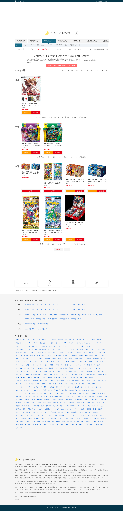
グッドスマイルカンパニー (47, 424)
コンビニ (60, 340)
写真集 (73, 377)
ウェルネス (79, 424)
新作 (38, 340)
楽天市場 (35, 112)
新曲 (106, 396)
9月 (77, 70)
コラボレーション (40, 362)
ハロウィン (19, 371)
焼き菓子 (79, 377)
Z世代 (40, 371)
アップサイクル (89, 424)
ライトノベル (43, 396)
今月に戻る (58, 249)
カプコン (60, 358)
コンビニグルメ (100, 424)
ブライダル (19, 368)
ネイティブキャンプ (54, 390)
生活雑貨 (89, 371)
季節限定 (81, 393)
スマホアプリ (73, 390)
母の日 (26, 352)
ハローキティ (57, 355)
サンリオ (78, 340)
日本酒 (40, 358)
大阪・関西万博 (69, 340)
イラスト (36, 418)
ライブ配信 (96, 368)
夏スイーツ (19, 390)
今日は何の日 (21, 41)
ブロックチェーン (72, 415)
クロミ (50, 393)
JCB (53, 421)
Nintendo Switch (33, 343)
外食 (29, 424)
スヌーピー (36, 412)
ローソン (56, 374)
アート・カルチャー (21, 393)
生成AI (82, 346)
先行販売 (18, 409)
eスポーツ (44, 346)
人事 (56, 368)
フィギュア (31, 49)
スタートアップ (100, 352)
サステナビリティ (91, 384)
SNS (25, 361)
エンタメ (34, 349)
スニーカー (41, 415)
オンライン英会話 (21, 418)
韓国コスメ (68, 365)
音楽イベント (52, 384)
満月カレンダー (92, 41)
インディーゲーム (21, 377)
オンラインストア (84, 390)
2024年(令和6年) (86, 315)
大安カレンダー (76, 41)
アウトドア (51, 349)
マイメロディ (79, 396)
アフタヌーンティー (21, 343)
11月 (87, 70)
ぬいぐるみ (42, 349)
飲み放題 (18, 402)
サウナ (67, 424)
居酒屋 (90, 362)
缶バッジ (93, 393)
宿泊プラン (47, 399)
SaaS (85, 377)
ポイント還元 (47, 402)
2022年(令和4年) (64, 315)
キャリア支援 (19, 421)
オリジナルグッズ (85, 412)
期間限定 (18, 340)
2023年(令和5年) (75, 315)
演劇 (100, 415)
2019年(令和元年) (30, 315)
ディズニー (72, 343)
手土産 (44, 390)
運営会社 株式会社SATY (69, 507)
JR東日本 (94, 415)
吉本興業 (53, 412)
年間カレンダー (34, 41)
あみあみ (42, 343)
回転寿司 (18, 396)
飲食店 (77, 387)
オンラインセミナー (33, 346)
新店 (93, 406)
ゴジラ (33, 399)
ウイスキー (81, 371)
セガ (63, 374)
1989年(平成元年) (30, 324)
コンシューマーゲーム (30, 371)
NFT (92, 390)
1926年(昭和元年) (30, 329)
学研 (89, 406)
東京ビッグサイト (80, 358)
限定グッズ (52, 346)
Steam (93, 339)
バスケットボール (96, 387)
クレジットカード (61, 349)
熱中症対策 (73, 393)
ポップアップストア (30, 368)
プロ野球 (36, 406)
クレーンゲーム (35, 421)
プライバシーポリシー (53, 507)
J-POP (68, 380)
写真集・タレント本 (75, 45)
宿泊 (24, 409)
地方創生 (71, 368)
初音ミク (60, 399)
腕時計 (83, 409)
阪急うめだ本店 (91, 374)
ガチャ (31, 362)
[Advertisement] (61, 14)
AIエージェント (94, 399)
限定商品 (74, 355)
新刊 (85, 352)
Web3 (94, 380)
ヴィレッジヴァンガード (61, 393)
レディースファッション (84, 343)
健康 (42, 406)
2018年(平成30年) (43, 324)
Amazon (26, 112)
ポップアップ (97, 343)
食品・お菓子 (63, 368)
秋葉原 (100, 409)
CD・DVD (59, 45)
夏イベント (19, 352)
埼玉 (73, 424)
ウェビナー (19, 362)
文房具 (27, 421)
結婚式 (52, 387)
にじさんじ (72, 349)
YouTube (64, 343)
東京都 (18, 406)
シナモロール (27, 412)
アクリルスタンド (71, 371)
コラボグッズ (73, 384)
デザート (62, 406)
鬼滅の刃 (69, 421)
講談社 (73, 362)
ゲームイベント (35, 374)
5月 (53, 304)
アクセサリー (59, 365)
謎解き (67, 412)
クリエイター (101, 406)
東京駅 (44, 377)
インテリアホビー (57, 49)
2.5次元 (30, 418)
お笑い (86, 418)
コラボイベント (98, 362)
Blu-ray (22, 427)
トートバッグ (19, 374)
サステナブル (68, 358)
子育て (68, 374)
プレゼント (86, 340)
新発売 (27, 374)
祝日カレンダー (62, 41)
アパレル (48, 355)
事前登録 (61, 415)
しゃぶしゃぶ (64, 409)
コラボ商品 (60, 424)
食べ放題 (35, 424)
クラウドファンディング (37, 355)
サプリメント (80, 402)
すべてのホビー (20, 49)
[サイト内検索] (76, 33)
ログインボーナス (34, 384)
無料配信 (60, 412)
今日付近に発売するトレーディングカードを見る (61, 65)
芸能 (32, 402)
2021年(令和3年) (52, 315)
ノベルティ (33, 358)
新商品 (33, 340)
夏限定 (89, 358)
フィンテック (69, 399)
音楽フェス (27, 380)
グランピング (27, 396)
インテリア (66, 355)
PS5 (93, 402)
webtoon (88, 421)
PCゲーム (29, 387)
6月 (63, 70)
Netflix (54, 399)
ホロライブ (66, 377)
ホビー (25, 45)
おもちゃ (91, 352)
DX (46, 368)
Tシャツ (27, 349)
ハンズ (43, 418)
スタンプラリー (51, 362)
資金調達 (81, 384)
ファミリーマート (21, 346)
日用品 (30, 377)
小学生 (88, 402)
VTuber (54, 339)
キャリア (18, 412)
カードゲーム (79, 399)
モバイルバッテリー (84, 415)
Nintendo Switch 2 (99, 49)
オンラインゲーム (27, 406)
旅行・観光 (101, 393)
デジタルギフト (71, 406)
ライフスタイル (35, 390)
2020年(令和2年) (41, 315)
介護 (56, 415)
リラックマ (26, 402)
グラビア (81, 374)
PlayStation (95, 412)
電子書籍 (25, 358)
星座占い (106, 41)
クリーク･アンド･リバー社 (74, 352)
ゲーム (32, 45)
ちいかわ (26, 390)
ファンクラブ (45, 412)
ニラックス (49, 415)
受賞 (94, 409)
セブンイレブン (86, 368)
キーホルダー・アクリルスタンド (74, 49)
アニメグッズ (85, 387)
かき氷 (50, 377)
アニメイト (19, 355)
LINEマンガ (55, 409)
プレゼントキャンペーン (56, 396)
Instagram (35, 380)
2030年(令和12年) (76, 319)
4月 (49, 304)
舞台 (63, 421)
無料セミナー (69, 396)
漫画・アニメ (91, 365)
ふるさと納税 (60, 380)
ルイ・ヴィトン (74, 409)
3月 (106, 70)
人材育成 (66, 362)
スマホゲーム (46, 340)
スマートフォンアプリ (51, 352)
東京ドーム (59, 387)
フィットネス (43, 365)
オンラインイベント (21, 384)
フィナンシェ (82, 406)
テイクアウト (39, 352)
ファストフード (68, 387)
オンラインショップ (99, 371)
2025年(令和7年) (97, 315)
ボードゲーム (63, 402)
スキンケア (26, 340)
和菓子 (26, 355)
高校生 (89, 409)
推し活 (51, 368)
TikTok (91, 377)
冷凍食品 (99, 396)
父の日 (78, 368)
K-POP (94, 346)
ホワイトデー (46, 421)
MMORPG (103, 399)
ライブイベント (51, 418)
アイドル (97, 355)
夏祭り (46, 387)
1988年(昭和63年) (43, 329)
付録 (17, 428)
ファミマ (38, 402)
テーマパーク (19, 365)
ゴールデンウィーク (79, 365)
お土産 (54, 358)
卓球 (86, 399)
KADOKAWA (74, 346)
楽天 (45, 371)
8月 (72, 70)
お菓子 (27, 365)
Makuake (55, 402)
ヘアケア (62, 352)
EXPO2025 (32, 393)
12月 (92, 70)
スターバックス (31, 415)
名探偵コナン (76, 380)
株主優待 (74, 374)
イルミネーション (98, 421)
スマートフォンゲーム (53, 343)
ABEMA (100, 346)
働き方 (58, 421)
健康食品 (44, 384)
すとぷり (39, 409)
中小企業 (39, 399)
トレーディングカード (43, 49)
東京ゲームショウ (90, 396)
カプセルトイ (38, 387)
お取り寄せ (74, 412)
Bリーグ (55, 406)
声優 (103, 355)
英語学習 (35, 396)
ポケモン (18, 358)
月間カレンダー (48, 41)
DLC (82, 421)
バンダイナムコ (62, 384)
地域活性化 (96, 358)
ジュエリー (19, 380)
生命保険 (47, 409)
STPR (87, 393)
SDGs (31, 352)
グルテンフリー (20, 415)
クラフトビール (86, 380)
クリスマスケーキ (21, 424)
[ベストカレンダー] (59, 33)
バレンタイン (19, 349)
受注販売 (76, 421)
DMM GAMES (89, 355)
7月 (68, 70)
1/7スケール (19, 399)
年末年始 (48, 406)
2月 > (67, 249)
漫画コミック (40, 45)
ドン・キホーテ (20, 387)
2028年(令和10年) (52, 319)
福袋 (51, 374)
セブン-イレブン (94, 418)
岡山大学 (47, 358)
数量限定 (99, 340)
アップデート (60, 371)
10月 (82, 70)
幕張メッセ (80, 349)
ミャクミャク (100, 402)
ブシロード (78, 418)
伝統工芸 (103, 418)
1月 (97, 70)
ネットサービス (81, 362)
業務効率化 (57, 377)
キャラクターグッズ (63, 346)
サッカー (44, 374)
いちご (103, 358)
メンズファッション (101, 349)
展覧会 (81, 355)
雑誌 (66, 45)
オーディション (41, 393)
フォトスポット (68, 418)
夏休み (88, 346)
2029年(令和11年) (64, 319)
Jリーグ (27, 399)
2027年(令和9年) (29, 309)
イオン (60, 418)
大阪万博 (51, 371)
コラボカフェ (89, 349)
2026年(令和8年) (29, 304)
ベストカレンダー (21, 1)
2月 (102, 70)
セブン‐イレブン (101, 365)
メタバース (37, 377)
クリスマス (34, 365)
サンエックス (98, 377)
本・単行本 (50, 45)
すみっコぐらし (102, 380)
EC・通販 (64, 390)
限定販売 (72, 402)
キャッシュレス (44, 380)
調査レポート (31, 409)
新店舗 (51, 365)
